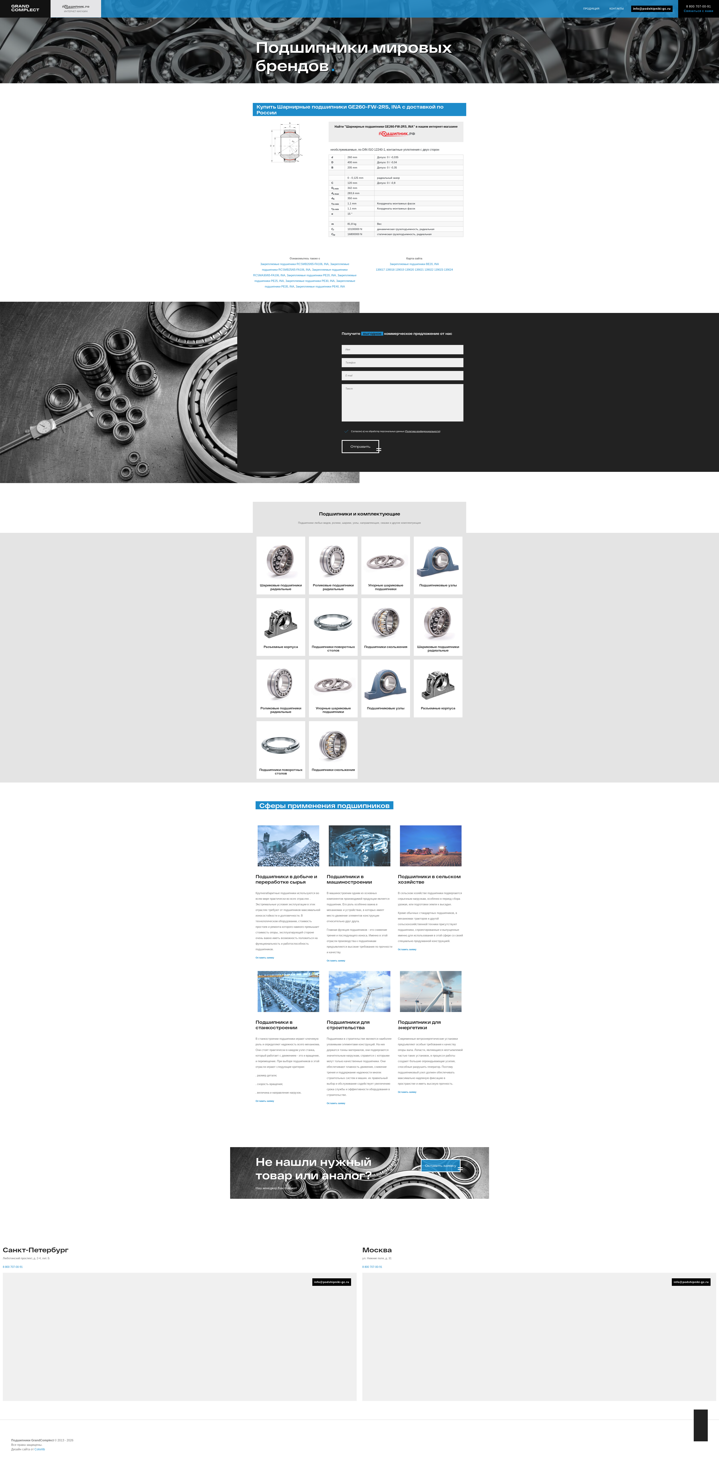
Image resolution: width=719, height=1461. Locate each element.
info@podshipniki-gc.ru (652, 8)
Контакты (616, 8)
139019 (399, 269)
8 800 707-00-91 (698, 6)
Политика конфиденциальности (423, 431)
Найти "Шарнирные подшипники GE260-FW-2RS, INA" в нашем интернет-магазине (396, 126)
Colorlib (39, 1449)
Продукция (591, 8)
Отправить (360, 446)
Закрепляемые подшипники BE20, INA (414, 264)
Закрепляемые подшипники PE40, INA (320, 286)
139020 (409, 269)
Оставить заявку (265, 957)
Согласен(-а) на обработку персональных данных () (395, 431)
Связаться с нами (698, 11)
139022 (428, 269)
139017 (380, 269)
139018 (390, 269)
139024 (448, 269)
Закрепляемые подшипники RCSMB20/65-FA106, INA (294, 264)
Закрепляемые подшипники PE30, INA (310, 280)
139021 (419, 269)
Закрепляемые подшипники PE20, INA (311, 275)
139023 (438, 269)
